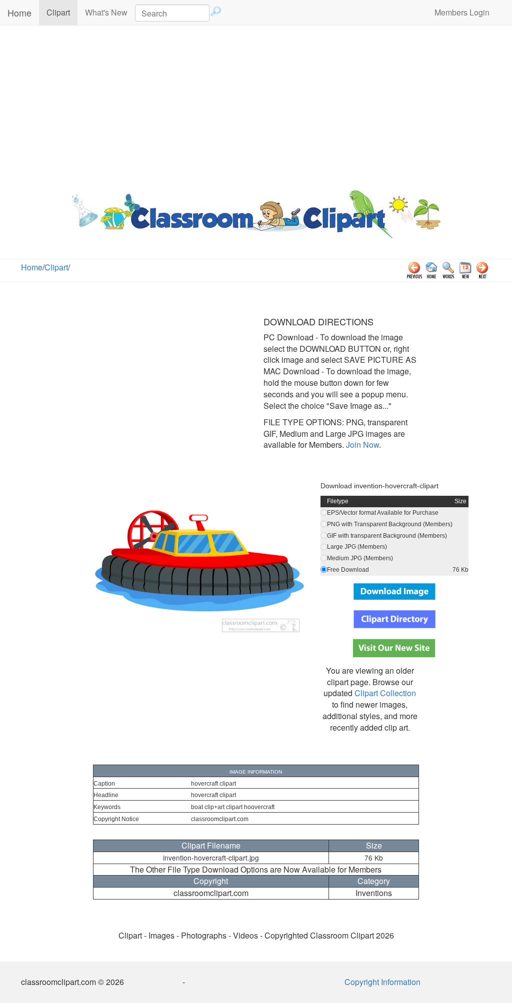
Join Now (361, 444)
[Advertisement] (256, 105)
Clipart (62, 12)
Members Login (462, 12)
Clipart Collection (385, 693)
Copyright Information (382, 982)
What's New (106, 12)
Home (20, 12)
